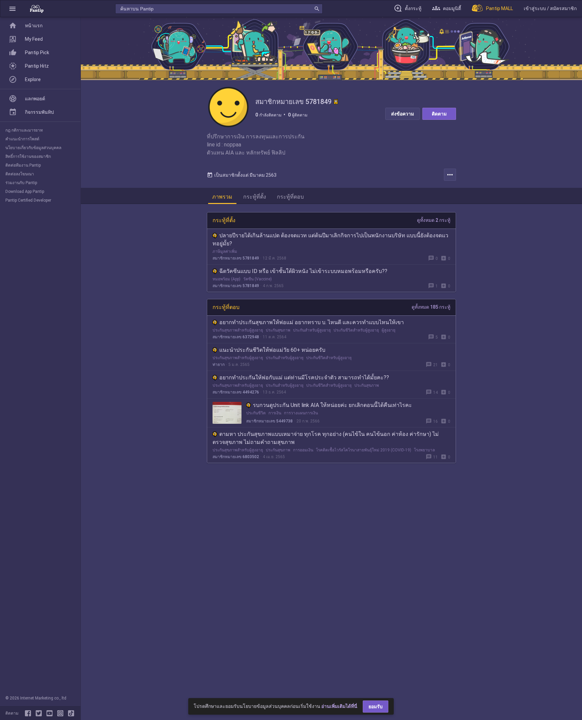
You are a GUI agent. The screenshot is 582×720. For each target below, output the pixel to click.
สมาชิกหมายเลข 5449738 (269, 421)
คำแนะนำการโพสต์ (22, 139)
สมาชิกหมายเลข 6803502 (236, 456)
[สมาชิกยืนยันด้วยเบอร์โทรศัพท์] (336, 102)
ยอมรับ (375, 706)
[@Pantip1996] (40, 713)
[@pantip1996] (71, 713)
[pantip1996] (50, 713)
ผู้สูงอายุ (388, 330)
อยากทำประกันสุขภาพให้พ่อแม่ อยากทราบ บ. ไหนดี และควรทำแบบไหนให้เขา (311, 322)
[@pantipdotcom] (61, 713)
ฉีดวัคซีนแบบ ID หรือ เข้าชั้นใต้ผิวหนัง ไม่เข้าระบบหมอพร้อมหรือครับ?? (303, 271)
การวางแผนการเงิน (301, 413)
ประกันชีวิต (256, 413)
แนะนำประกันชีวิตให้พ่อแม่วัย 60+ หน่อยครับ (272, 350)
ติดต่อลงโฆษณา (19, 174)
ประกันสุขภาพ (278, 330)
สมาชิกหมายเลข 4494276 (236, 392)
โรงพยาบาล (424, 450)
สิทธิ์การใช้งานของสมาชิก (28, 156)
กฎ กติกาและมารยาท (24, 130)
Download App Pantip (24, 191)
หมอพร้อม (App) (226, 279)
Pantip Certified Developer (28, 200)
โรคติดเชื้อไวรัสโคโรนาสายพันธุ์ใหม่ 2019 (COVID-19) (363, 450)
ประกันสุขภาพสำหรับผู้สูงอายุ (238, 330)
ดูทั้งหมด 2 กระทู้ (433, 220)
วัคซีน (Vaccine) (257, 279)
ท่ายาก (219, 364)
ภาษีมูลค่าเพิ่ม (225, 251)
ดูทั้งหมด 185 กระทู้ (431, 307)
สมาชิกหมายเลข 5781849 (236, 258)
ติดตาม (439, 113)
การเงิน (274, 413)
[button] (12, 8)
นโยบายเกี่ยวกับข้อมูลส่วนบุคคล (33, 147)
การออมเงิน (303, 450)
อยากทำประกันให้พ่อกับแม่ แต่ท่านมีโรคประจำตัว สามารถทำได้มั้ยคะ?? (304, 377)
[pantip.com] (37, 8)
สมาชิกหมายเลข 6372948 (236, 337)
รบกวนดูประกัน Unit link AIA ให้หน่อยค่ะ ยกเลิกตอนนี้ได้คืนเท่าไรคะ (332, 405)
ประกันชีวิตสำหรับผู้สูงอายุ (356, 330)
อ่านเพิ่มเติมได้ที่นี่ (339, 706)
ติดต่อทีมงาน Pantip (23, 165)
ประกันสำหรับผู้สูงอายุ (312, 330)
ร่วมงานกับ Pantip (21, 182)
